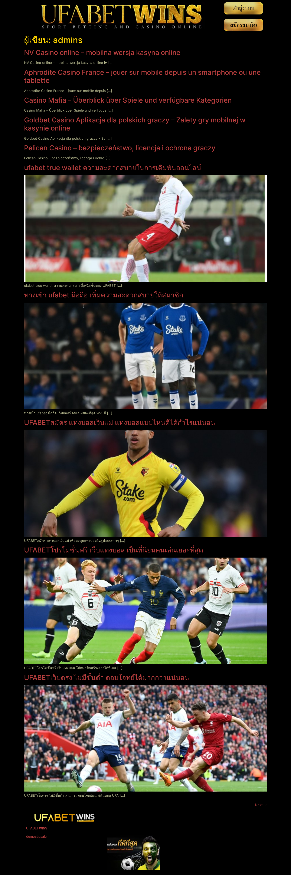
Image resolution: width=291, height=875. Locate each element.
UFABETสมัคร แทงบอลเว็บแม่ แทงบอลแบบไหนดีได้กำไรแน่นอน (119, 422)
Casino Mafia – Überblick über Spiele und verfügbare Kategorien (128, 100)
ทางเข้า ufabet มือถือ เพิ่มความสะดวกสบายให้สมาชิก (103, 295)
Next (261, 805)
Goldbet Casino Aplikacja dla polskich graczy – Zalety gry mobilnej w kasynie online (134, 124)
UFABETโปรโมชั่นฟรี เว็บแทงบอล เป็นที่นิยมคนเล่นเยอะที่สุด (113, 550)
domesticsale (36, 837)
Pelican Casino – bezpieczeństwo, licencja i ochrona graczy (119, 148)
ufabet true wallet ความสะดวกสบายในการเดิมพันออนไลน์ (112, 168)
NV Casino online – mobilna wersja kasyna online (102, 52)
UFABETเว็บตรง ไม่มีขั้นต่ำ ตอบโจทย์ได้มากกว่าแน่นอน (106, 677)
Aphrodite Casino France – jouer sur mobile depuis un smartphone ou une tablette (142, 76)
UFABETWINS (36, 828)
